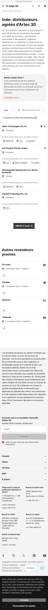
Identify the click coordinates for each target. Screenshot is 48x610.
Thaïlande (6, 317)
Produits (5, 456)
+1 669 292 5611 (32, 500)
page (22, 590)
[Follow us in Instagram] (13, 555)
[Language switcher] (45, 6)
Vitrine (5, 462)
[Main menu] (3, 6)
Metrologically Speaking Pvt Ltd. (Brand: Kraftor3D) (20, 171)
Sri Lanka (6, 264)
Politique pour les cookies (12, 571)
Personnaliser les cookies (24, 606)
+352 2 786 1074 (8, 508)
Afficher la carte (22, 226)
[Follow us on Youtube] (44, 555)
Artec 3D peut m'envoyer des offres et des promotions (22, 443)
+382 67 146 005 (8, 545)
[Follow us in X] (24, 555)
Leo (20, 141)
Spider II (9, 141)
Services (6, 468)
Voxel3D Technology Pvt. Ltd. (15, 194)
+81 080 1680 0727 (33, 527)
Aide (4, 473)
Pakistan (6, 282)
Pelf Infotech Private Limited (14, 148)
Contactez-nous (11, 97)
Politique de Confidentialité (12, 568)
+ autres (30, 141)
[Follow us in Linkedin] (34, 555)
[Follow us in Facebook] (3, 555)
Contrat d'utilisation (10, 565)
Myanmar (6, 300)
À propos (6, 479)
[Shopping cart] (39, 6)
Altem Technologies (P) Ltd (14, 126)
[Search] (33, 6)
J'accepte (24, 600)
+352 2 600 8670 (8, 505)
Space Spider (21, 163)
